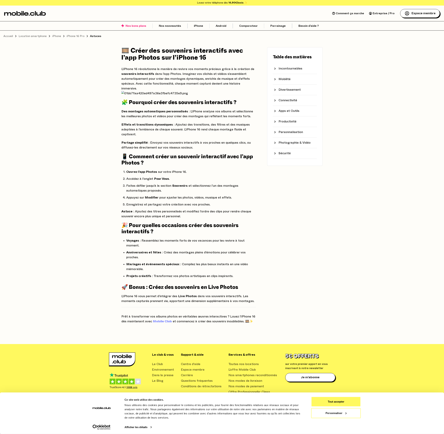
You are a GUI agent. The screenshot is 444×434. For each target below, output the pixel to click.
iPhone (56, 36)
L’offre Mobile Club (242, 369)
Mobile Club (162, 321)
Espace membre (192, 369)
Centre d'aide (190, 364)
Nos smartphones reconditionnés (252, 375)
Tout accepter (336, 401)
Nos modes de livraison (245, 380)
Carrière (187, 375)
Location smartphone (33, 36)
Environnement (163, 369)
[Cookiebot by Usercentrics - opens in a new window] (101, 427)
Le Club (157, 364)
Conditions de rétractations (201, 386)
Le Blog (157, 380)
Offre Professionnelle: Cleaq (249, 392)
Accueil (8, 36)
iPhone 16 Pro (75, 36)
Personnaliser (334, 412)
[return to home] (25, 13)
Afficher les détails (136, 427)
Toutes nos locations (243, 364)
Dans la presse (162, 375)
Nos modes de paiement (246, 386)
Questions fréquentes (197, 380)
